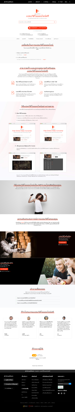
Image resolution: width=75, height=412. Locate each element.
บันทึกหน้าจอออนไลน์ (46, 385)
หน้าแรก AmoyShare (8, 2)
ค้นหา (69, 2)
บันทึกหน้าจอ (34, 385)
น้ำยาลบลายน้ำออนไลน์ (47, 382)
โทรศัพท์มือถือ (30, 38)
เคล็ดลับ (17, 38)
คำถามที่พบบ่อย (48, 38)
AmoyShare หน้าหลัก (29, 371)
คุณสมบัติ (24, 38)
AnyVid (22, 222)
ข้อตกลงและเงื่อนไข (24, 402)
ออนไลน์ (30, 2)
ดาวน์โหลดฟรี (63, 242)
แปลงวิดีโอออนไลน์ (46, 387)
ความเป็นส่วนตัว (32, 402)
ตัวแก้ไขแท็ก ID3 (35, 392)
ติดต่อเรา (23, 382)
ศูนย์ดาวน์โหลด (9, 380)
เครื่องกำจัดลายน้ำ (35, 382)
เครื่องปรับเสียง (35, 398)
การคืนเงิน (53, 402)
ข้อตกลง (37, 402)
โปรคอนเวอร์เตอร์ (39, 38)
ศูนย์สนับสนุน (24, 392)
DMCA (42, 402)
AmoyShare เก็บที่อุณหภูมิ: (12, 384)
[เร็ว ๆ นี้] (59, 393)
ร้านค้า (61, 2)
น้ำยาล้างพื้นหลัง (35, 379)
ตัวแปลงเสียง (34, 395)
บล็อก (66, 2)
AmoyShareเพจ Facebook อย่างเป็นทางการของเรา (61, 393)
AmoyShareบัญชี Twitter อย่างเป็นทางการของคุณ (64, 393)
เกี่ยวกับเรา (24, 379)
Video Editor (34, 390)
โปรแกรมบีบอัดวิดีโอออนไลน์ (48, 390)
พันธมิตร (23, 385)
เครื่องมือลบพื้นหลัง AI (47, 393)
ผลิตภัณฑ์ (38, 2)
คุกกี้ (49, 402)
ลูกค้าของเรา (56, 38)
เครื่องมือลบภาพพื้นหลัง (47, 379)
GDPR (46, 402)
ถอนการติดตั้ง (24, 397)
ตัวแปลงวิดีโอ (34, 387)
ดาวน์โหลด (46, 2)
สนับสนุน (54, 2)
